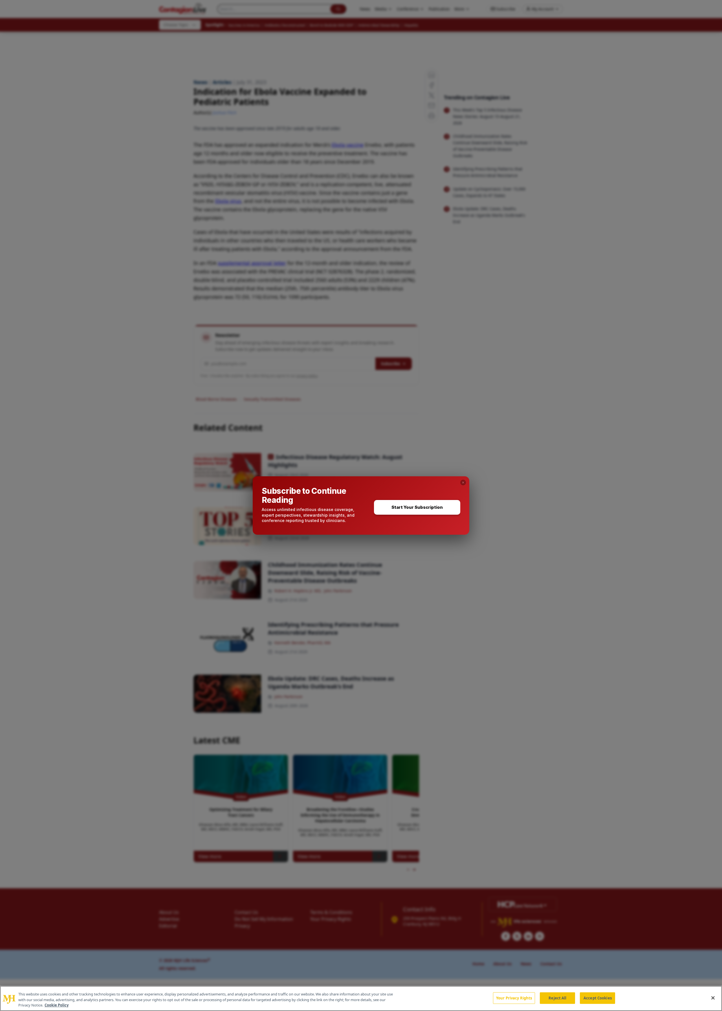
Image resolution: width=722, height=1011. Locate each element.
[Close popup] (463, 482)
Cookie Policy (57, 1005)
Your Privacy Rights (514, 997)
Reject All (557, 997)
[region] (361, 998)
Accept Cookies (598, 997)
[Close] (713, 998)
